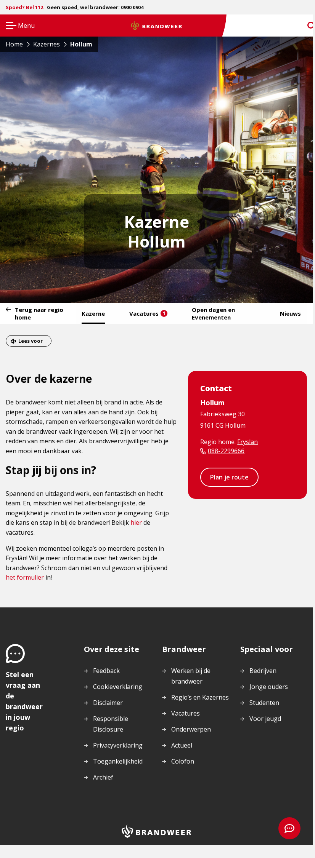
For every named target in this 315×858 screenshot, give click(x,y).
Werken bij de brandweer (191, 675)
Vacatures (147, 313)
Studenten (264, 702)
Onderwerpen (191, 729)
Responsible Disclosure (110, 723)
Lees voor (30, 340)
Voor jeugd (265, 718)
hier (136, 522)
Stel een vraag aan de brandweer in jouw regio (24, 701)
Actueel (181, 745)
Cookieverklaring (117, 686)
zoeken (304, 26)
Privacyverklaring (118, 745)
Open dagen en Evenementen (213, 313)
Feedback (106, 670)
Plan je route (229, 477)
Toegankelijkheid (118, 761)
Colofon (182, 761)
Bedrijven (262, 670)
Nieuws (290, 313)
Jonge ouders (268, 686)
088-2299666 (226, 451)
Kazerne (93, 313)
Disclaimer (108, 702)
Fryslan (247, 442)
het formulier (25, 577)
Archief (103, 777)
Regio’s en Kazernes (200, 697)
